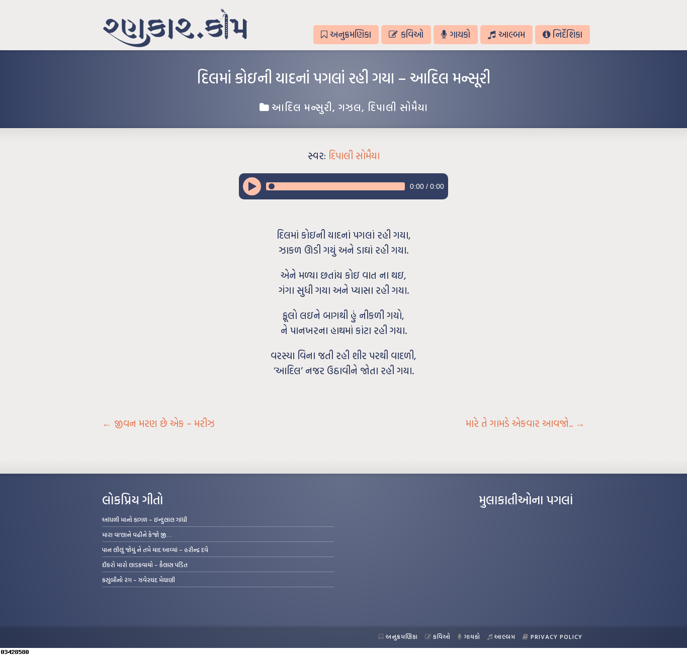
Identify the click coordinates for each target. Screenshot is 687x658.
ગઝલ (350, 107)
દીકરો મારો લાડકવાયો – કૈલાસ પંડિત (145, 564)
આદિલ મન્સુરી (302, 107)
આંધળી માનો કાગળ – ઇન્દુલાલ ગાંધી (144, 519)
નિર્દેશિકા (567, 34)
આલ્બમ (511, 34)
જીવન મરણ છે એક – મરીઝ (158, 423)
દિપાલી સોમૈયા (398, 107)
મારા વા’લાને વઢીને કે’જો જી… (137, 534)
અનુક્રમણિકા (350, 34)
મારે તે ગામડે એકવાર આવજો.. (525, 423)
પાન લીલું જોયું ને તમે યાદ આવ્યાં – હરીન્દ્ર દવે (155, 549)
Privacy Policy (556, 636)
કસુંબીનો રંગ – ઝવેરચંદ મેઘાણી (138, 579)
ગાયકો (460, 34)
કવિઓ (412, 34)
